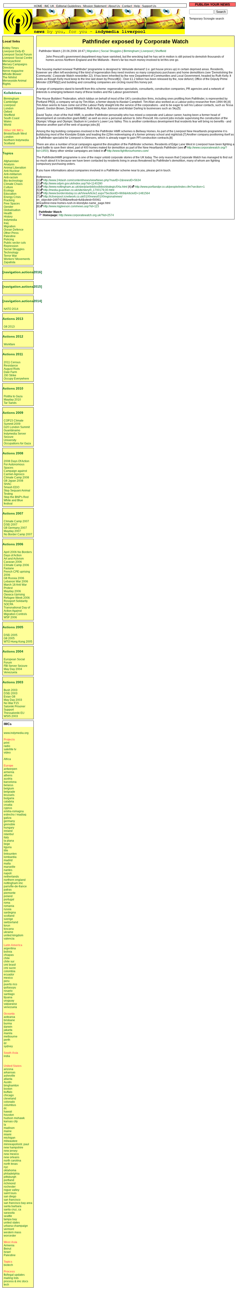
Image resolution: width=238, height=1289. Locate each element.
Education (10, 193)
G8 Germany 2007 (15, 527)
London (8, 108)
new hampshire (13, 1147)
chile (7, 958)
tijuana (8, 997)
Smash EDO (11, 487)
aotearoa (9, 1017)
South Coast (11, 118)
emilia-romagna (14, 811)
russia (7, 909)
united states (12, 1222)
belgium (9, 788)
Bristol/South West (15, 133)
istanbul (9, 834)
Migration (93, 51)
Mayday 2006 (12, 591)
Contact (127, 6)
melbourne (10, 1036)
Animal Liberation (15, 167)
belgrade (9, 791)
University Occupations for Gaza (17, 442)
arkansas (9, 1072)
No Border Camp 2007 (18, 534)
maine (8, 1131)
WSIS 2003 (11, 716)
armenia (9, 772)
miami (7, 1134)
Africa (7, 759)
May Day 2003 (13, 700)
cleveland (10, 1098)
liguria (8, 847)
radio (7, 746)
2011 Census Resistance (12, 364)
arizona (8, 1069)
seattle (8, 1216)
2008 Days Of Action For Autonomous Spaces (16, 464)
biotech (8, 1265)
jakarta (8, 1030)
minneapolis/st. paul (16, 1144)
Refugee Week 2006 (17, 597)
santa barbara (12, 1206)
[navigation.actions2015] (22, 286)
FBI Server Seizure (15, 665)
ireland (8, 831)
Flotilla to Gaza (13, 396)
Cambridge (11, 102)
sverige (8, 919)
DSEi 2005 (10, 635)
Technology (11, 252)
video (7, 752)
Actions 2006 (13, 544)
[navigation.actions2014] (22, 301)
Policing (9, 239)
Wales (8, 121)
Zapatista (9, 262)
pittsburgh (10, 1176)
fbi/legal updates (14, 1274)
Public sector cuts (15, 242)
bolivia (8, 951)
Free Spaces (12, 203)
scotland (9, 915)
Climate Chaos (13, 184)
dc (5, 1108)
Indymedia (10, 219)
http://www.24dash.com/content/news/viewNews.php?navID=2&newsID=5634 (92, 180)
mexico (8, 977)
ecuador (9, 974)
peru (7, 981)
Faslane (9, 568)
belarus (8, 785)
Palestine (10, 236)
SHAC (8, 484)
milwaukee (10, 1141)
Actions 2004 (13, 651)
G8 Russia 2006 (14, 578)
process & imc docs (16, 1281)
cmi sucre (10, 968)
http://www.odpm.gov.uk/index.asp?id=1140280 (72, 183)
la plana (9, 840)
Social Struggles (111, 51)
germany (9, 821)
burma (8, 1023)
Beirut (7, 1248)
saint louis (10, 1193)
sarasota (9, 1212)
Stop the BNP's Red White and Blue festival (16, 500)
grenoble (9, 824)
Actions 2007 (13, 513)
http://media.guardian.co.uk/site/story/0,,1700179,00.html (78, 190)
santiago (9, 994)
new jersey (10, 1150)
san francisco (12, 1199)
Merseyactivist (11, 61)
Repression (11, 246)
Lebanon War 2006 (16, 581)
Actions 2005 (13, 627)
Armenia (9, 1245)
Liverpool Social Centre (17, 57)
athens (8, 775)
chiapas (9, 955)
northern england (15, 879)
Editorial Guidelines (68, 6)
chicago (9, 1095)
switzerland (11, 922)
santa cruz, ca (12, 1209)
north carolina (12, 1160)
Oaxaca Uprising (14, 594)
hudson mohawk (14, 1118)
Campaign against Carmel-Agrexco (15, 472)
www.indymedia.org (16, 733)
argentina (10, 948)
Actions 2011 (13, 354)
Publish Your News (212, 4)
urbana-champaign (16, 1225)
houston (9, 1114)
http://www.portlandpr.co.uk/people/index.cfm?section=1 (170, 186)
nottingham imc (13, 883)
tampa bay (10, 1219)
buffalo (8, 1092)
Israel (7, 1252)
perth (7, 1039)
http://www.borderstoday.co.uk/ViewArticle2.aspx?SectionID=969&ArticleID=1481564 (96, 193)
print (6, 742)
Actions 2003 (13, 682)
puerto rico (10, 984)
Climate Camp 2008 (16, 477)
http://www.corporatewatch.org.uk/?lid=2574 (86, 215)
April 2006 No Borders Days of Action (18, 553)
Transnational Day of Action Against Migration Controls (17, 611)
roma (7, 902)
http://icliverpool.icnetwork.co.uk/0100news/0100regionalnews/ (82, 196)
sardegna (10, 912)
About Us (114, 6)
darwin (8, 1026)
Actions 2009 (13, 413)
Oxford (8, 111)
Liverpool (147, 51)
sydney (8, 1046)
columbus (10, 1105)
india (7, 1056)
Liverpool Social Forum (17, 54)
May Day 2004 (13, 669)
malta (7, 863)
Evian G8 (9, 696)
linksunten (10, 853)
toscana (9, 928)
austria (8, 778)
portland (9, 1180)
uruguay (9, 1000)
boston (8, 1088)
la (5, 1124)
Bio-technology (13, 180)
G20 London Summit (17, 427)
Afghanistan (11, 161)
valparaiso (10, 1004)
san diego (10, 1196)
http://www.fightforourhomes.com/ (128, 150)
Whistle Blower (12, 74)
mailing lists (11, 1278)
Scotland (9, 143)
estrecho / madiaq (15, 814)
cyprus (8, 808)
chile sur (9, 961)
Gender (8, 206)
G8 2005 (9, 638)
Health (8, 213)
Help (137, 6)
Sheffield (160, 51)
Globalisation (12, 210)
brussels (9, 795)
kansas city (11, 1121)
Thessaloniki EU (14, 713)
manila (8, 1033)
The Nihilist (10, 77)
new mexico (11, 1154)
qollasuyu (10, 987)
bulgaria (9, 798)
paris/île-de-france (15, 886)
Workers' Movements (17, 259)
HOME (38, 6)
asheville (9, 1075)
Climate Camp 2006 (16, 565)
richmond (10, 1183)
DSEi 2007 (10, 524)
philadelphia (12, 1173)
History (8, 216)
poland (8, 896)
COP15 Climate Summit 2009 (13, 422)
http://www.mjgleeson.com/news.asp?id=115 (71, 206)
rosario (8, 990)
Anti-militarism (13, 174)
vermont (9, 1229)
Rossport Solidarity (16, 601)
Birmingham (131, 51)
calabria (9, 801)
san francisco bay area (18, 1203)
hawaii (8, 1111)
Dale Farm (10, 372)
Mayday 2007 (12, 531)
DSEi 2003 (10, 693)
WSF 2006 (10, 617)
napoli (8, 873)
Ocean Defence (13, 229)
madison (9, 1128)
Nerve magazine (13, 71)
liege (7, 844)
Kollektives (12, 93)
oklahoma (10, 1170)
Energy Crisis (12, 197)
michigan (9, 1137)
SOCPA (8, 604)
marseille (9, 866)
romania (9, 906)
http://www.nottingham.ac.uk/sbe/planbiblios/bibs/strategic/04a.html (85, 186)
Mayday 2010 (12, 399)
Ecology (9, 190)
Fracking (9, 200)
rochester (10, 1186)
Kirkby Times (11, 48)
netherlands (11, 876)
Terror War (10, 255)
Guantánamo (12, 430)
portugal (9, 899)
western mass (12, 1232)
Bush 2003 (10, 690)
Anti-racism (11, 177)
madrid (8, 860)
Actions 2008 (13, 453)
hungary (9, 827)
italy (6, 837)
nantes (8, 870)
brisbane (9, 1020)
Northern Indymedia (16, 140)
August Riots (12, 368)
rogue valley (11, 1190)
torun (7, 925)
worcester (10, 1235)
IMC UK (49, 6)
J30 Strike (10, 375)
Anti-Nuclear (12, 171)
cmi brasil (10, 964)
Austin (8, 1082)
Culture (8, 187)
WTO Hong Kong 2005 (18, 641)
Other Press (11, 233)
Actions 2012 (13, 336)
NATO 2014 (11, 309)
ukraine (8, 932)
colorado (9, 1101)
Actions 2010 (13, 388)
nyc (6, 1167)
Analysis (9, 164)
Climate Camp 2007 (16, 521)
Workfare (9, 344)
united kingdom (13, 935)
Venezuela (10, 672)
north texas (11, 1163)
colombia (9, 971)
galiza (7, 817)
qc (5, 1043)
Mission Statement (94, 6)
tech (6, 1284)
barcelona (10, 782)
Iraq (6, 223)
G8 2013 (9, 326)
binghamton (11, 1085)
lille (6, 850)
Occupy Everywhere (16, 378)
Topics (8, 153)
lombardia (10, 857)
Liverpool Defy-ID (14, 51)
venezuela (10, 1007)
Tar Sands (10, 402)
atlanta (8, 1079)
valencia (9, 938)
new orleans (11, 1157)
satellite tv (10, 749)
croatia (8, 804)
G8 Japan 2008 (13, 480)
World (7, 124)
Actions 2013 (13, 319)
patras (8, 889)
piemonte (10, 893)
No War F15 (11, 703)
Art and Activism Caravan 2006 (14, 560)
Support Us (149, 6)
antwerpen (10, 769)
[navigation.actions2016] (22, 272)
